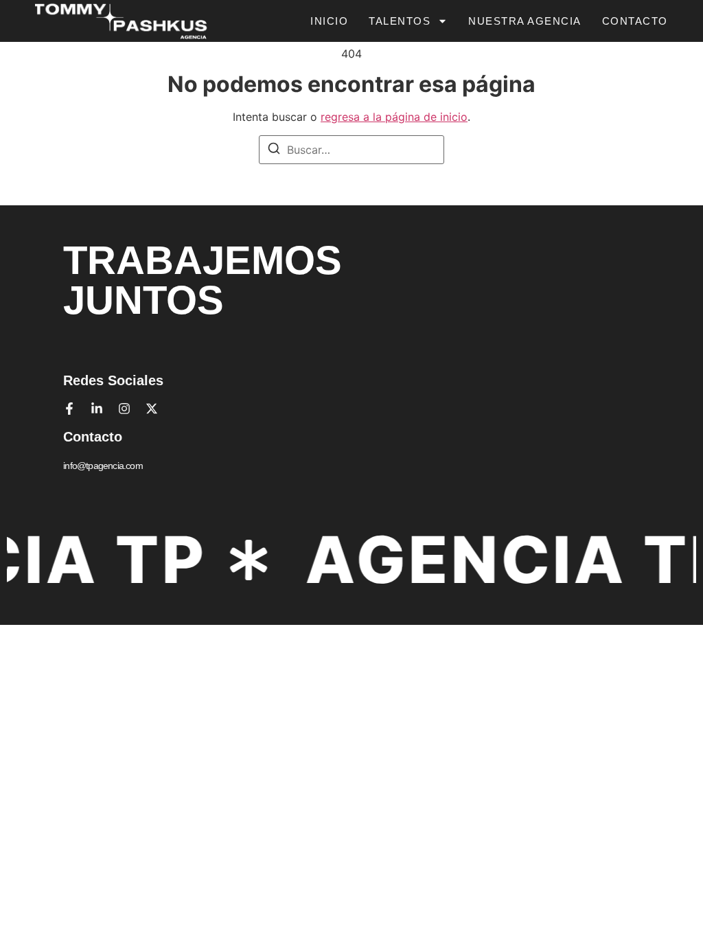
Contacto (635, 21)
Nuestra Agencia (524, 21)
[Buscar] (274, 150)
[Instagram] (124, 408)
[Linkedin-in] (97, 408)
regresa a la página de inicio (394, 117)
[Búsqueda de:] (351, 149)
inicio (329, 21)
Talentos (399, 21)
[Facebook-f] (69, 408)
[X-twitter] (152, 408)
